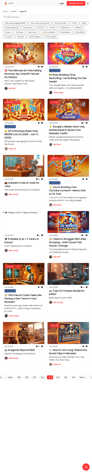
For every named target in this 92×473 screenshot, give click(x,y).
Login (61, 3)
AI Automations (65, 32)
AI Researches (65, 28)
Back (10, 377)
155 (65, 377)
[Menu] (87, 3)
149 (18, 377)
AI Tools (74, 23)
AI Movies (20, 37)
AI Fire (5, 11)
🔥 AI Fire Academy (48, 32)
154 (57, 377)
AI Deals (52, 28)
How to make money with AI (40, 23)
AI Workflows (79, 32)
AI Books (8, 32)
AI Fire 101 (41, 28)
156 (73, 377)
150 (26, 377)
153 (50, 377)
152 (42, 377)
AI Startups (19, 32)
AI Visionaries (27, 28)
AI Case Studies (51, 37)
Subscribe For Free (76, 3)
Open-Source (32, 32)
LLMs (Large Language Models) (15, 23)
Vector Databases (35, 37)
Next (82, 377)
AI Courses (8, 37)
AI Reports (78, 28)
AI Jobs (84, 23)
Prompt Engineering (11, 28)
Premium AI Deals (60, 23)
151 (34, 377)
